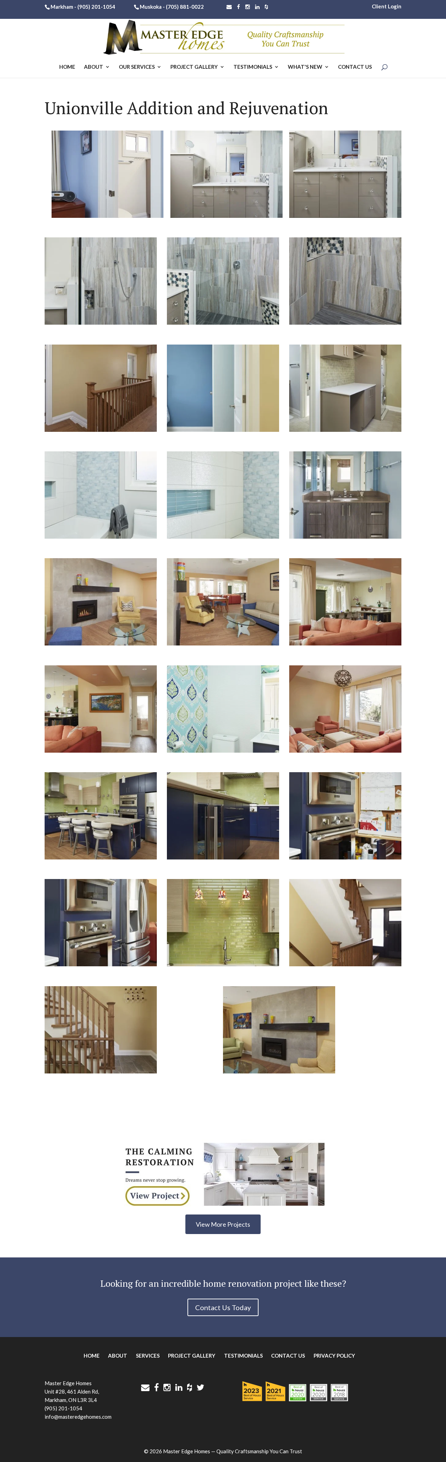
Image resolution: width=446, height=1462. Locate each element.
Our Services (137, 67)
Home (67, 67)
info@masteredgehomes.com (78, 1416)
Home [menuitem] (92, 1355)
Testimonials (252, 67)
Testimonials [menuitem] (243, 1355)
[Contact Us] (229, 6)
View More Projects (223, 1224)
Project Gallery (194, 67)
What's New (305, 67)
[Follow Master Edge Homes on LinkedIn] (257, 6)
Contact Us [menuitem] (288, 1355)
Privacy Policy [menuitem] (334, 1355)
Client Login (386, 6)
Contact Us (355, 67)
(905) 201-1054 (96, 6)
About (93, 67)
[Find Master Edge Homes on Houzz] (266, 6)
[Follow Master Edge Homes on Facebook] (238, 6)
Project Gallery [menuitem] (191, 1355)
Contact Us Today (223, 1307)
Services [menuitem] (148, 1355)
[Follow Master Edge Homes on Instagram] (247, 6)
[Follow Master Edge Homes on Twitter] (200, 1387)
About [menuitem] (117, 1355)
